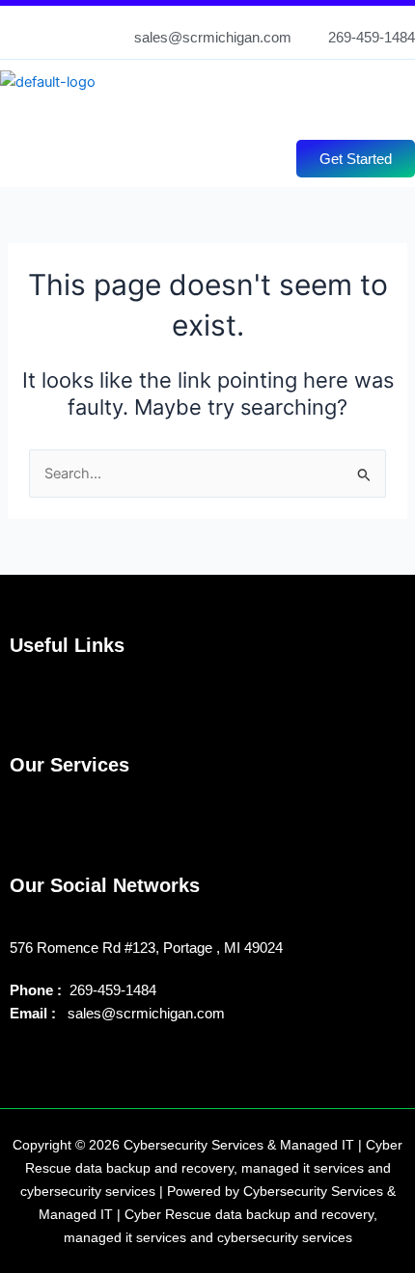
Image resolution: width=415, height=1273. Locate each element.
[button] (196, 112)
